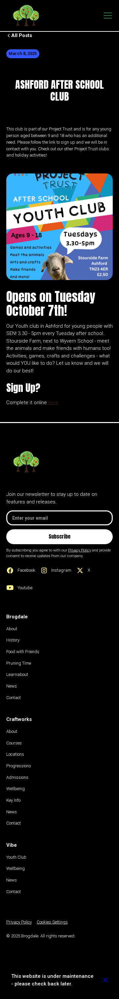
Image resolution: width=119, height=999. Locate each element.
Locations (15, 754)
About (11, 628)
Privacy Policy (19, 922)
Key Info (13, 800)
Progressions (18, 765)
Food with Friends (22, 651)
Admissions (17, 777)
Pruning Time (18, 663)
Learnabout (17, 674)
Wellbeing (15, 788)
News (11, 686)
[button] (106, 16)
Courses (14, 742)
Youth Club (16, 857)
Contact (13, 697)
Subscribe (59, 536)
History (13, 640)
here (53, 402)
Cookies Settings (52, 922)
